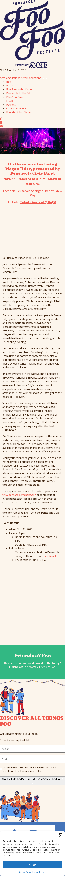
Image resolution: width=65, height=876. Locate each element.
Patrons (11, 104)
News (9, 101)
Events (10, 85)
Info (8, 81)
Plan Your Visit (15, 97)
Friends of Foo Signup (19, 112)
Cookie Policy (25, 872)
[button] (60, 835)
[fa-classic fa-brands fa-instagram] (1, 122)
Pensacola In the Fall (18, 93)
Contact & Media (16, 108)
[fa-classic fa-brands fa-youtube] (1, 126)
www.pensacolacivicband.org (19, 495)
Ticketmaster (51, 556)
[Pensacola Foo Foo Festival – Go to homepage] (32, 34)
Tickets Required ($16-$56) (38, 202)
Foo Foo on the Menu (19, 89)
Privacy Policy (38, 872)
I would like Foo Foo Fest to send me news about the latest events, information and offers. (31, 769)
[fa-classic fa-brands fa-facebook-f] (1, 118)
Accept (32, 864)
